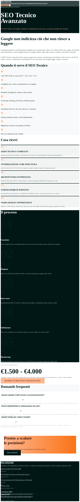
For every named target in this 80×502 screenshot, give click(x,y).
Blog (30, 3)
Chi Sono (4, 3)
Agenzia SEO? (16, 3)
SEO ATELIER (6, 1)
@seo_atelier (5, 485)
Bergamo (11, 496)
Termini (7, 500)
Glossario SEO (24, 480)
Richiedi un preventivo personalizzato (23, 381)
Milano (7, 496)
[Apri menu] (10, 5)
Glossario (39, 3)
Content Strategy (25, 474)
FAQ (34, 3)
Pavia (26, 494)
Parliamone (12, 452)
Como (15, 494)
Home (3, 7)
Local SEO (17, 474)
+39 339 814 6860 (16, 469)
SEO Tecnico (10, 474)
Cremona (30, 494)
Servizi (9, 3)
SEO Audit (4, 474)
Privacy (3, 500)
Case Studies (25, 3)
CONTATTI (5, 5)
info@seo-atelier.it (6, 469)
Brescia (3, 496)
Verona (18, 494)
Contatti (44, 3)
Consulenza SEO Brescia (13, 480)
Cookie (12, 500)
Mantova (22, 494)
